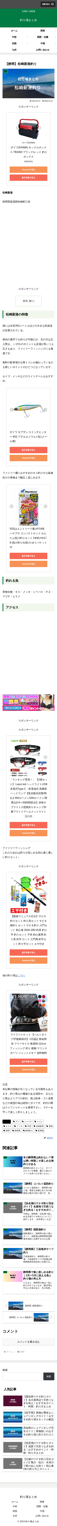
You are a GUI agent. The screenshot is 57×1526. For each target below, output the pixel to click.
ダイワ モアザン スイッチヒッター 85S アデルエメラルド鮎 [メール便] (28, 437)
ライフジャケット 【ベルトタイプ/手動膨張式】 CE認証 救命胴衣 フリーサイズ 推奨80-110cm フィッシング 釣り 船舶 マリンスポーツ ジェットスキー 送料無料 (28, 1043)
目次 (25, 300)
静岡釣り (29, 1131)
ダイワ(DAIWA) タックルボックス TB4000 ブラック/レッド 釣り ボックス (29, 152)
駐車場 (41, 1131)
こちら (21, 975)
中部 (29, 1126)
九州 (15, 1516)
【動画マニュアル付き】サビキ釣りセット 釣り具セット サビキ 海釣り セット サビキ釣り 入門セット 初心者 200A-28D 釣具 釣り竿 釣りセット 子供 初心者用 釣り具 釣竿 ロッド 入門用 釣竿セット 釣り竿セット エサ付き (29, 930)
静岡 (8, 1121)
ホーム (15, 1501)
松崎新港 (40, 1126)
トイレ (40, 1121)
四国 (15, 1511)
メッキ (19, 1126)
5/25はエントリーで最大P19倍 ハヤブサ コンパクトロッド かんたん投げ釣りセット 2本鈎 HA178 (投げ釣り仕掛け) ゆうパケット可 (28, 537)
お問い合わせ (42, 1516)
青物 (51, 1126)
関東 (42, 1501)
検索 (5, 1370)
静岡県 (17, 1131)
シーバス (28, 1121)
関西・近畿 (42, 1506)
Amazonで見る (28, 170)
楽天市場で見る (28, 178)
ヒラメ (9, 1126)
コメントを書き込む (28, 1341)
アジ (17, 1121)
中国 (42, 1511)
